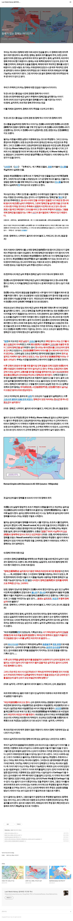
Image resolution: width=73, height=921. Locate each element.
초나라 (43, 592)
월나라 (34, 592)
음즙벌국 (46, 644)
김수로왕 (56, 647)
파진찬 (58, 708)
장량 (50, 166)
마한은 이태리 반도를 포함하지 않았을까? (14, 841)
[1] (19, 185)
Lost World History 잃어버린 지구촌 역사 (11, 2)
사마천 (7, 166)
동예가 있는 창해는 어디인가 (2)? (12, 835)
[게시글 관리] (12, 824)
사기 (16, 166)
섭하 (30, 396)
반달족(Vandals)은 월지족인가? (12, 837)
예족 (6, 341)
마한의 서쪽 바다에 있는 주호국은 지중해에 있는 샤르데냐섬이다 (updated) (22, 839)
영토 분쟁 (57, 644)
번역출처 (24, 230)
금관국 (49, 647)
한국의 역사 (7, 830)
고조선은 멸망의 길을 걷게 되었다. (18, 399)
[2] (26, 580)
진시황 (63, 166)
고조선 (32, 341)
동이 (60, 197)
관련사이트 (4, 911)
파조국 (55, 598)
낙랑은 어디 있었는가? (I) (10, 833)
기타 (12, 830)
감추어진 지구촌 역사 (6, 917)
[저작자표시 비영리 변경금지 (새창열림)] (24, 824)
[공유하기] (10, 824)
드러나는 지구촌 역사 (6, 914)
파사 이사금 (13, 644)
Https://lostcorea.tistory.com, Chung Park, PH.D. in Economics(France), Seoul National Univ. (31, 894)
